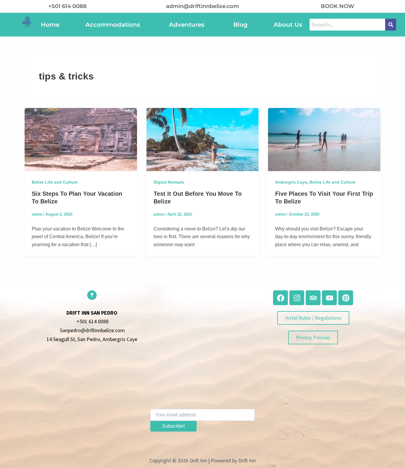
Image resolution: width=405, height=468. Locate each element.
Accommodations (112, 24)
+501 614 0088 (67, 6)
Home (50, 24)
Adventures (186, 24)
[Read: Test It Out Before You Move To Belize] (202, 139)
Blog (240, 24)
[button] (114, 24)
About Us (288, 24)
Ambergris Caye (291, 182)
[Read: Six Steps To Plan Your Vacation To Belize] (81, 139)
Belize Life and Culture (55, 182)
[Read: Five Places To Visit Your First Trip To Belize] (324, 139)
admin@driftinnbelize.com (202, 6)
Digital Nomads (169, 182)
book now (337, 6)
